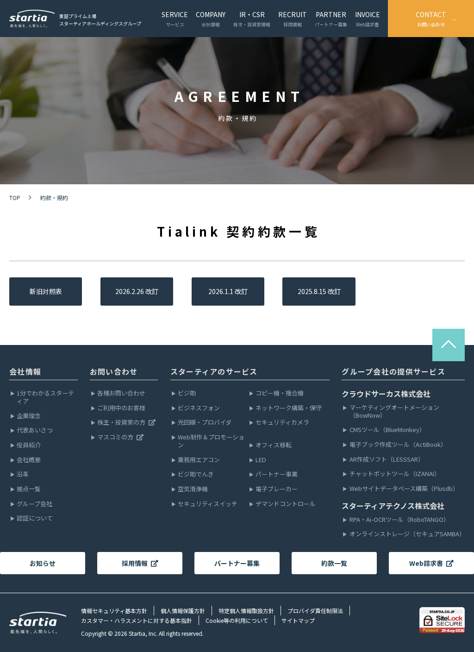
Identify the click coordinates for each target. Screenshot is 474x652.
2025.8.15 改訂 (319, 291)
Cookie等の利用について (237, 620)
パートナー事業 (277, 474)
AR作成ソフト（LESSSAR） (386, 460)
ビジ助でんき (196, 474)
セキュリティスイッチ (207, 504)
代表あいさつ (35, 430)
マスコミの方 (115, 437)
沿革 (23, 474)
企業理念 (29, 416)
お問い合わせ (114, 371)
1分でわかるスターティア (45, 397)
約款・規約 (54, 197)
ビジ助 (187, 393)
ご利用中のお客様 (121, 408)
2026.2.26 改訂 (136, 291)
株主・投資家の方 (121, 422)
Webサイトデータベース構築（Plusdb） (404, 489)
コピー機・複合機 (280, 393)
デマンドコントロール (286, 504)
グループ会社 (34, 504)
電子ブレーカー (277, 489)
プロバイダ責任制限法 (315, 610)
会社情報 (25, 371)
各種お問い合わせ (121, 393)
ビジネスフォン (199, 408)
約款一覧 (334, 563)
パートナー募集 (237, 563)
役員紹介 (29, 445)
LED (261, 460)
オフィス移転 (274, 445)
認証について (35, 518)
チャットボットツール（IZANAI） (394, 474)
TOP (14, 197)
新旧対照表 (46, 291)
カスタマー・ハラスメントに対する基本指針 (136, 620)
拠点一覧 (29, 489)
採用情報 (135, 563)
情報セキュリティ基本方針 (114, 610)
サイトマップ (298, 620)
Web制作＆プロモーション (211, 441)
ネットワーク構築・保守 (289, 408)
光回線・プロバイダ (204, 422)
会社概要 (29, 460)
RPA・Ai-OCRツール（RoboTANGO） (399, 520)
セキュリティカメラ (282, 422)
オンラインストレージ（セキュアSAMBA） (407, 534)
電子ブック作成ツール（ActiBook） (398, 445)
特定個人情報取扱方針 (246, 610)
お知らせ (43, 563)
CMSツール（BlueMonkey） (387, 430)
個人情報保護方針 (183, 610)
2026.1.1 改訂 (228, 291)
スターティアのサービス (214, 371)
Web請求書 (426, 563)
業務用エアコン (199, 460)
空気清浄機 (193, 489)
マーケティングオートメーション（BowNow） (394, 412)
